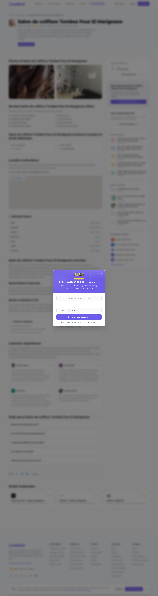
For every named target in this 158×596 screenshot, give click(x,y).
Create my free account (78, 317)
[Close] (101, 273)
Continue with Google (80, 298)
